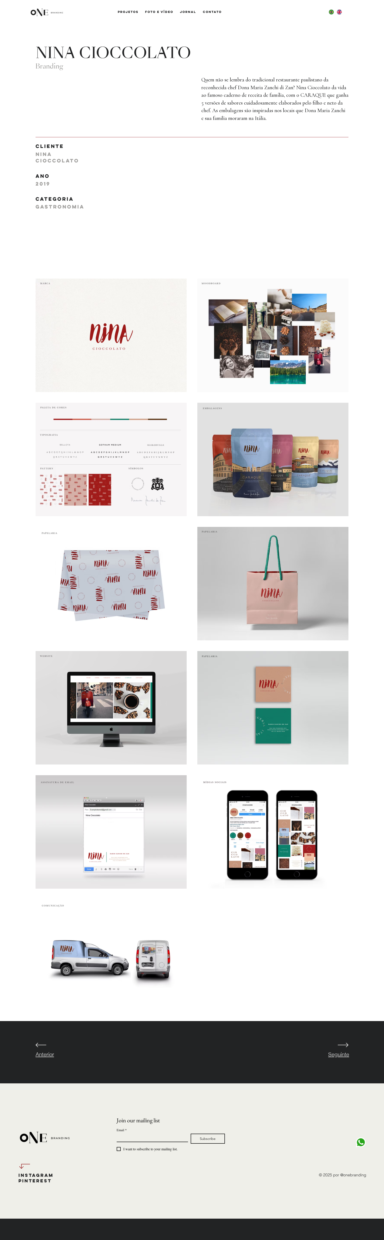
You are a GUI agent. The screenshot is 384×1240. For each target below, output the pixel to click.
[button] (128, 11)
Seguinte (338, 1054)
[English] (339, 12)
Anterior (45, 1054)
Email (122, 1130)
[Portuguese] (331, 12)
